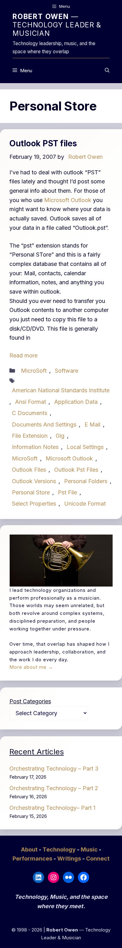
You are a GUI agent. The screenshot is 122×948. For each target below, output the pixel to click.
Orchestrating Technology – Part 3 (54, 768)
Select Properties (34, 503)
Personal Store (31, 492)
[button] (107, 70)
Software (66, 370)
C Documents (29, 413)
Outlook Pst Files (76, 469)
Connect (97, 858)
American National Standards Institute (60, 390)
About (30, 849)
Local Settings (85, 447)
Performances (33, 858)
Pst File (67, 492)
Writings (69, 858)
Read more (23, 355)
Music (90, 849)
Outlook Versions (34, 481)
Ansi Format (30, 402)
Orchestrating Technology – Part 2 (53, 788)
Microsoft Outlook (67, 200)
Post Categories (30, 701)
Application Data (76, 402)
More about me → (31, 667)
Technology (60, 849)
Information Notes (35, 447)
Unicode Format (85, 503)
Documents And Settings (44, 424)
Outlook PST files (43, 143)
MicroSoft (34, 370)
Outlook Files (29, 469)
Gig (60, 435)
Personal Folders (85, 481)
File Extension (30, 435)
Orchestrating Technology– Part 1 (52, 807)
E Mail (92, 424)
